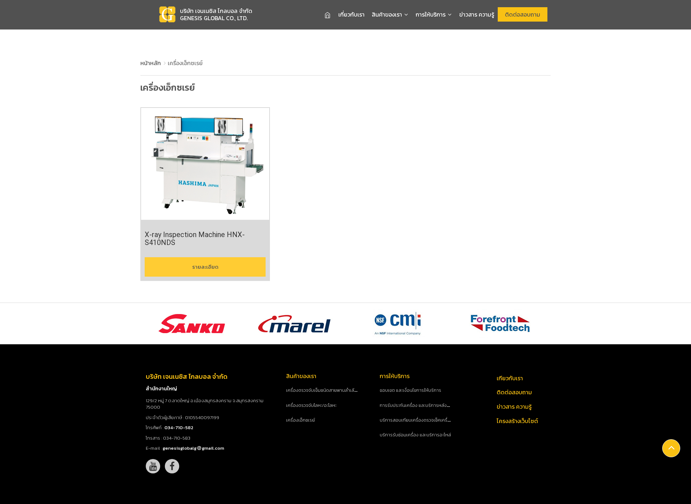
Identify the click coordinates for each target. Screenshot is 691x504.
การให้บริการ (431, 14)
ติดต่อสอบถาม (522, 14)
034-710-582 (178, 427)
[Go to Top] (671, 448)
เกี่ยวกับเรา (351, 14)
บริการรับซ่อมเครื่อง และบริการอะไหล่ (415, 435)
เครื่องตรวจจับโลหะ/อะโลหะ (311, 405)
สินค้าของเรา (387, 14)
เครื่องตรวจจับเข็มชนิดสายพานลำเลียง (323, 390)
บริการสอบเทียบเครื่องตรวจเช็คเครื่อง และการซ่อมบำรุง (433, 420)
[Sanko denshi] (191, 324)
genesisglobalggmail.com (193, 448)
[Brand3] (398, 324)
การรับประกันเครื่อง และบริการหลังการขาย (421, 405)
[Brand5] (501, 324)
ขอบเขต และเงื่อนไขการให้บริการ (410, 390)
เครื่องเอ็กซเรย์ (300, 420)
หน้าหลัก (150, 63)
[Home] (327, 14)
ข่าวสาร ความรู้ (476, 14)
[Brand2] (295, 324)
